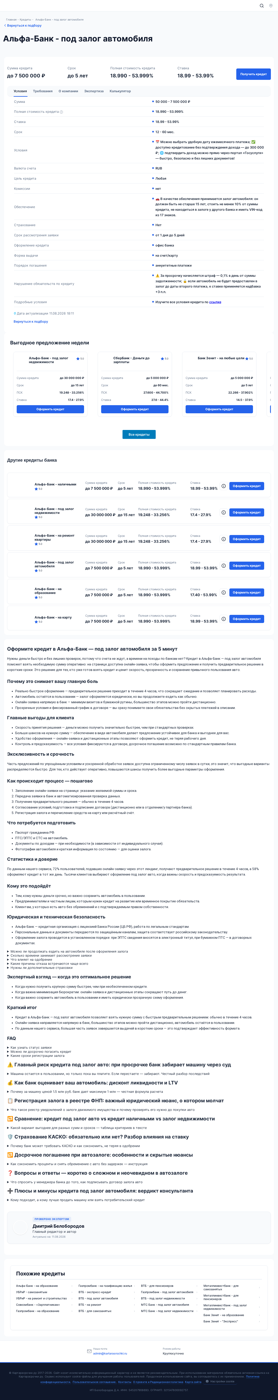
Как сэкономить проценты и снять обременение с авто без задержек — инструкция (79, 1164)
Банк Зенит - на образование (224, 1315)
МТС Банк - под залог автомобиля (165, 1304)
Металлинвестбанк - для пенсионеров (221, 1297)
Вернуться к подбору (24, 25)
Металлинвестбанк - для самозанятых (221, 1287)
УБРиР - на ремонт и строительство (41, 1298)
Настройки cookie (222, 1381)
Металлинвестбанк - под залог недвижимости (225, 1306)
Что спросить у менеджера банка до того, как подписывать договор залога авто (77, 1182)
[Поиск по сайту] (261, 5)
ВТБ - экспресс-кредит (95, 1292)
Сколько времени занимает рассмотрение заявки (51, 955)
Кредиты (25, 19)
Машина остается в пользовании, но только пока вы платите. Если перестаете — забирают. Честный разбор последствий (110, 1074)
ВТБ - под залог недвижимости (163, 1298)
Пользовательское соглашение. (94, 1382)
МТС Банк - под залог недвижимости (167, 1311)
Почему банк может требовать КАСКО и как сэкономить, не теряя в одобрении (75, 1146)
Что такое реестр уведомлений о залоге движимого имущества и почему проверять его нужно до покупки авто (103, 1110)
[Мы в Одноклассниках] (227, 1350)
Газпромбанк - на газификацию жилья (105, 1285)
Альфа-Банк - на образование (37, 1285)
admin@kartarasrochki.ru (110, 1353)
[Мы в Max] (257, 1350)
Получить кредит (253, 74)
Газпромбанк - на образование (37, 1311)
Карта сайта (193, 1382)
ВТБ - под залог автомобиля (98, 1298)
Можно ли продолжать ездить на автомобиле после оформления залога (69, 951)
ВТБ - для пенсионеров (157, 1285)
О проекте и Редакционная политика (158, 1382)
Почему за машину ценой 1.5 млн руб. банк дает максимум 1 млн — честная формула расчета (87, 1092)
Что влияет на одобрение (31, 959)
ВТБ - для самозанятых (95, 1311)
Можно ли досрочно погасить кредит (41, 1051)
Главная (11, 19)
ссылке (215, 302)
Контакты (124, 1382)
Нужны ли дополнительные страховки (42, 968)
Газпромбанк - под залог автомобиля (167, 1292)
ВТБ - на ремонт (90, 1304)
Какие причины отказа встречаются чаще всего (49, 964)
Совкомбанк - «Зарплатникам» (38, 1304)
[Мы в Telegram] (247, 1350)
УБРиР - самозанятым (31, 1292)
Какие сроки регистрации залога (38, 1056)
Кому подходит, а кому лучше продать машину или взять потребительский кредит (78, 1200)
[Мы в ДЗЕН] (216, 1350)
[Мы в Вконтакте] (237, 1350)
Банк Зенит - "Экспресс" (221, 1321)
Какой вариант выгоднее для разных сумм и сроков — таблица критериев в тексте (79, 1128)
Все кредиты (139, 434)
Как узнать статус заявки (31, 1047)
